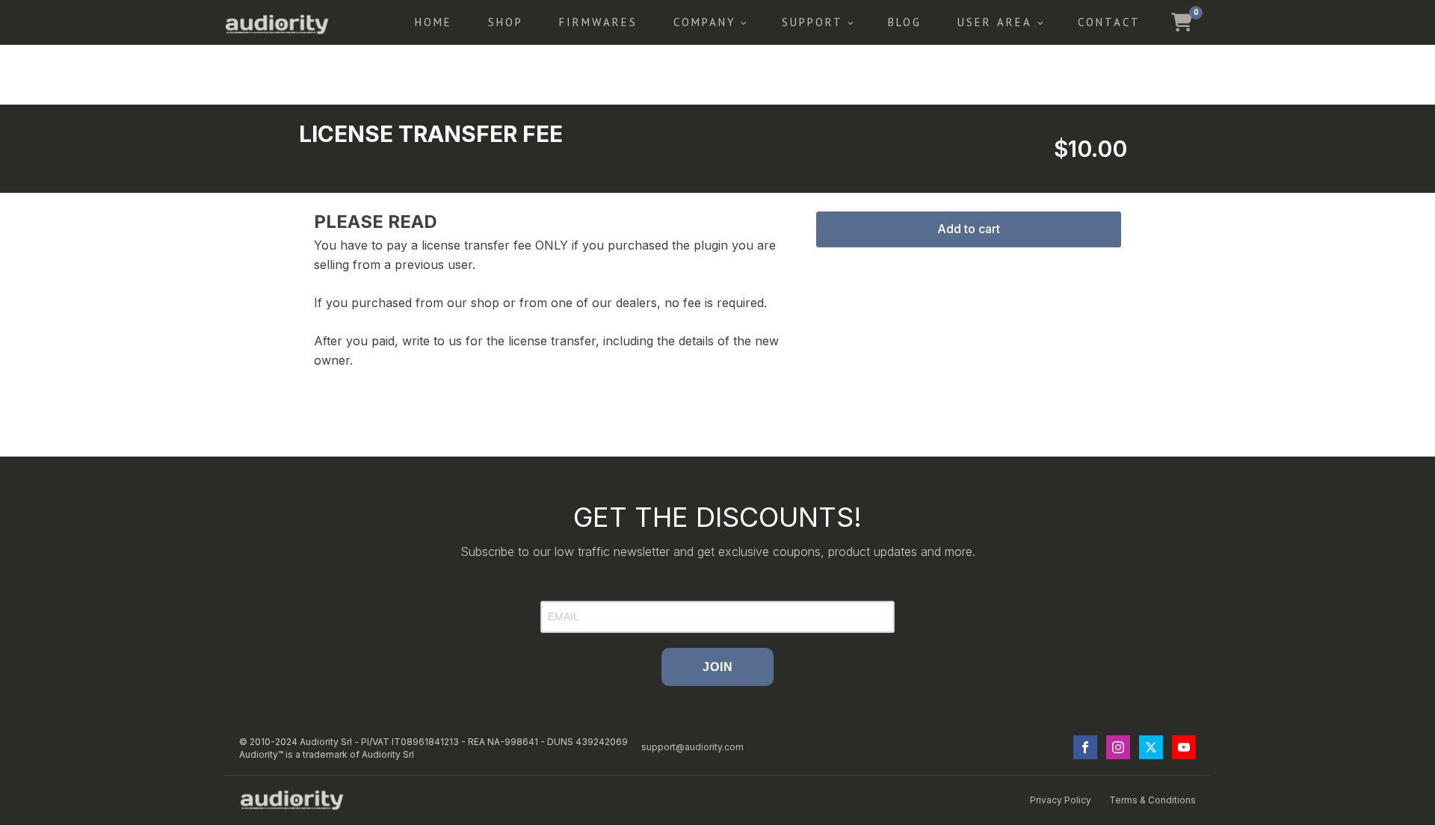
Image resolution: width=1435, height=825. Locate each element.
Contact (1109, 22)
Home (433, 22)
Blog (905, 22)
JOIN (718, 667)
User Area (994, 22)
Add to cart (968, 228)
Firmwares (598, 22)
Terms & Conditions (1152, 800)
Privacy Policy (1060, 800)
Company (704, 22)
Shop (505, 22)
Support (812, 22)
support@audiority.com (692, 747)
